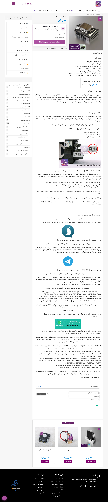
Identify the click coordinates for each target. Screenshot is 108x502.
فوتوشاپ (26, 113)
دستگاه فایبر (23, 130)
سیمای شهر (23, 140)
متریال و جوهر (24, 117)
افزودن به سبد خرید (91, 461)
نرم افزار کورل (24, 120)
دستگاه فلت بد (24, 103)
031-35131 (28, 4)
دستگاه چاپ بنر (25, 28)
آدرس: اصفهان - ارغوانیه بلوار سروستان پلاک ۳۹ (83, 479)
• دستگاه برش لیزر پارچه (23, 51)
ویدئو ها (55, 10)
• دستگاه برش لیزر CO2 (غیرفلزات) (20, 37)
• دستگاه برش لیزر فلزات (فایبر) (21, 55)
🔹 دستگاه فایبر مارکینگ (23, 60)
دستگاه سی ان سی (21, 127)
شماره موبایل (62, 34)
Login (38, 386)
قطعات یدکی (59, 48)
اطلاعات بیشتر (68, 461)
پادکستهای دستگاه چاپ (20, 154)
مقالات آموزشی (66, 10)
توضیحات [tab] (95, 53)
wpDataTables (95, 85)
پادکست (26, 147)
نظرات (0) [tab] (99, 53)
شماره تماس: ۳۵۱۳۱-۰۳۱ (89, 481)
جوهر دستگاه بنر (25, 68)
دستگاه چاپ (23, 134)
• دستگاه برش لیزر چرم (23, 42)
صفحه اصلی (78, 10)
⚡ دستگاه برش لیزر (24, 33)
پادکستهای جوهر (22, 150)
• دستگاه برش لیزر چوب (23, 46)
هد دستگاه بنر (51, 48)
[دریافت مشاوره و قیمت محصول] (4, 498)
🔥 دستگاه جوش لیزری (23, 64)
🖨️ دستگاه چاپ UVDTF (23, 24)
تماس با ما (30, 10)
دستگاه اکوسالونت (23, 94)
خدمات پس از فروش (43, 10)
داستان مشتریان (19, 144)
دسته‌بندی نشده (24, 91)
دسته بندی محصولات (91, 10)
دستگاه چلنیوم (24, 110)
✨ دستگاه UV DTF (24, 73)
